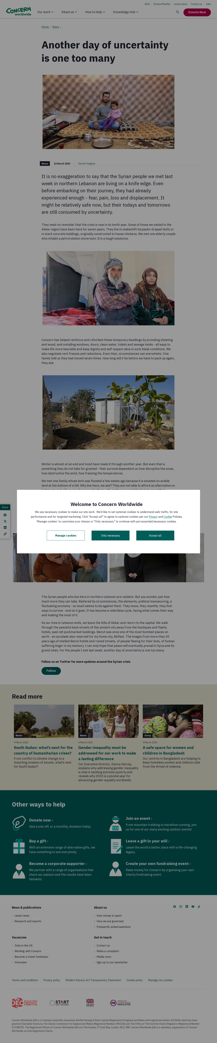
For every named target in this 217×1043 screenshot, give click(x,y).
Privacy (153, 516)
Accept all (155, 535)
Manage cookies (65, 535)
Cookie (168, 516)
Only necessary (110, 535)
